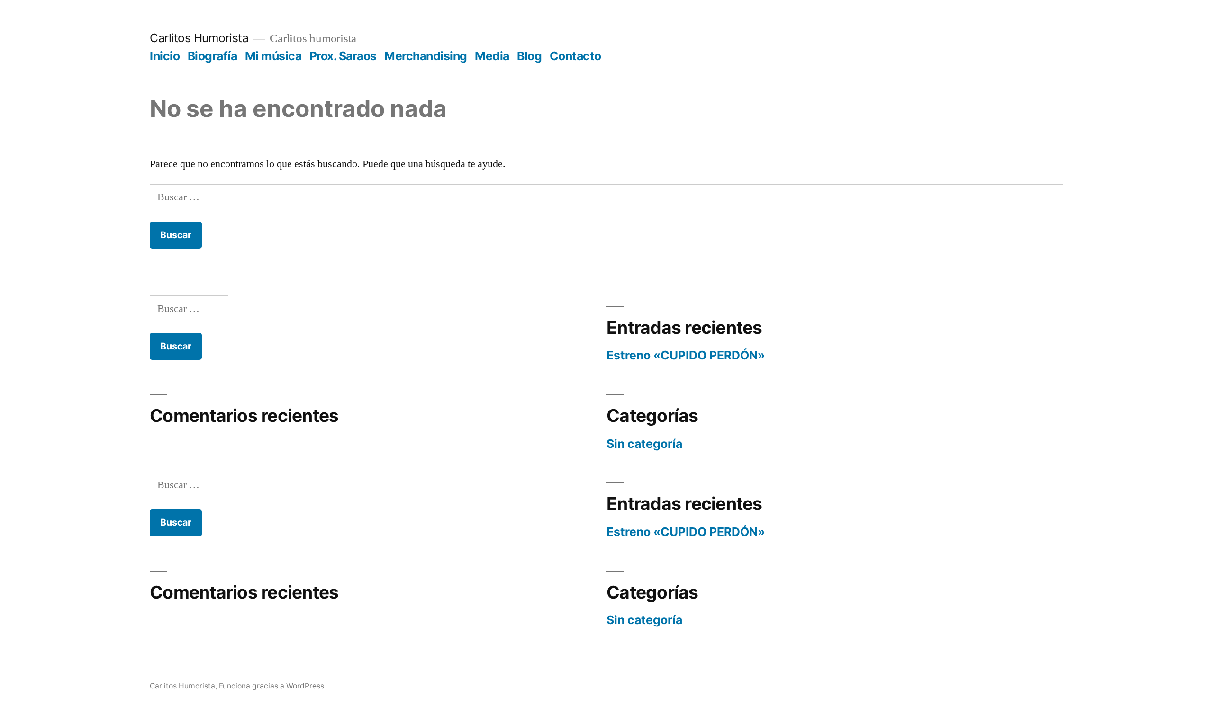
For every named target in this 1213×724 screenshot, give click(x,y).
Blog (529, 56)
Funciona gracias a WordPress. (272, 685)
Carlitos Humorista (199, 38)
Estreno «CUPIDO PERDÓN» (685, 355)
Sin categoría (644, 444)
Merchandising (425, 56)
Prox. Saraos (343, 56)
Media (492, 56)
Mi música (273, 56)
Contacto (575, 56)
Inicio (165, 56)
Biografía (212, 56)
